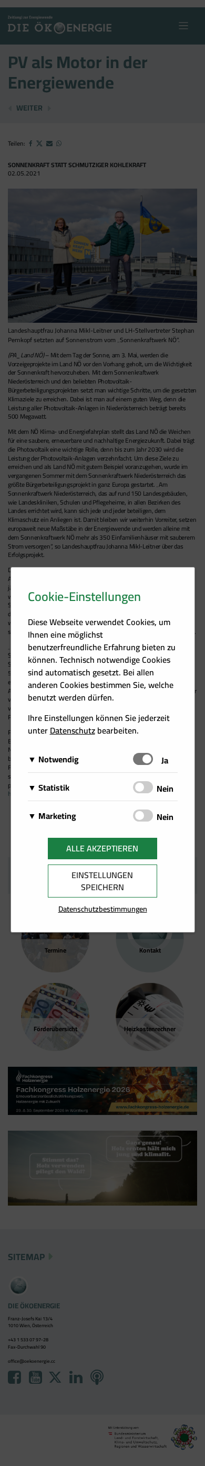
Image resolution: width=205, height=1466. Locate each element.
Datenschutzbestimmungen (102, 909)
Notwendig (58, 759)
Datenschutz (72, 730)
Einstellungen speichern (102, 881)
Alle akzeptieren (102, 848)
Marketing (57, 815)
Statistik (53, 787)
